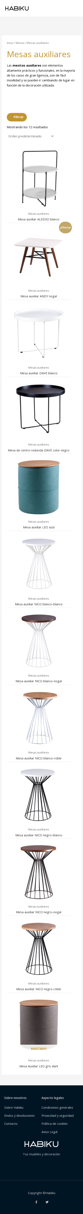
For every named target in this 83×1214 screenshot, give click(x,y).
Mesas (20, 43)
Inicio (10, 43)
